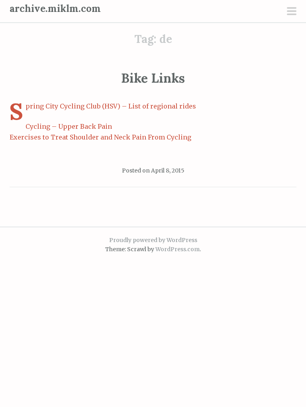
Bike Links (153, 78)
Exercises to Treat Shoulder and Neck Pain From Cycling (100, 137)
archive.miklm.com (55, 8)
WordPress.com (177, 249)
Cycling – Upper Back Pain (69, 126)
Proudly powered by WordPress (153, 240)
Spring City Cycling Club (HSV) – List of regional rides (111, 106)
